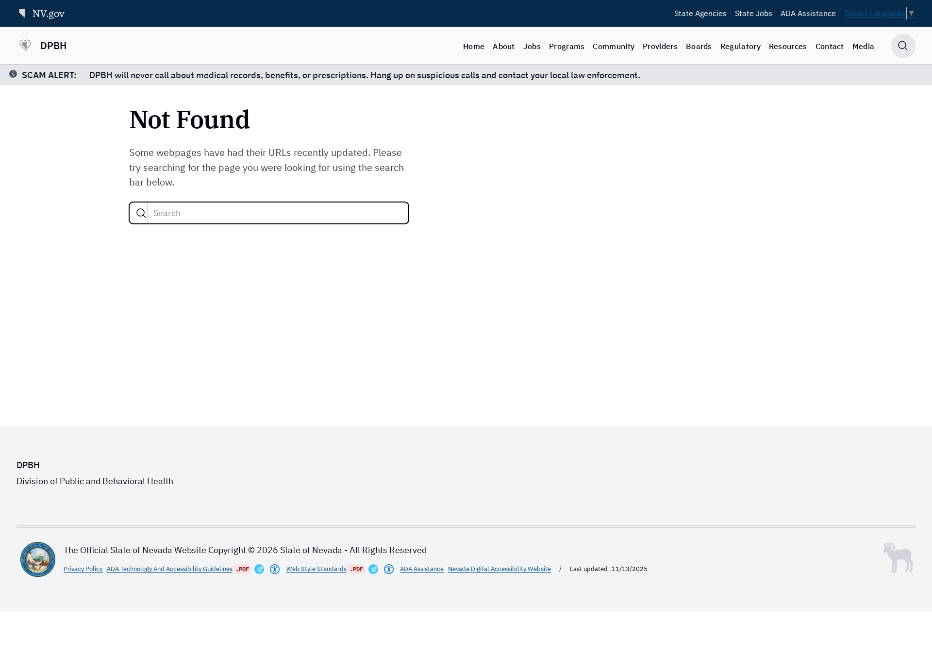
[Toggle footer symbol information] (898, 557)
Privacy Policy (83, 568)
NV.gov (49, 13)
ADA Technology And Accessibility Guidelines (170, 568)
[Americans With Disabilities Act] (275, 569)
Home (473, 46)
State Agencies (700, 13)
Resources (788, 46)
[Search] (141, 213)
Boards (699, 46)
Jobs (532, 46)
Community (613, 46)
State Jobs (753, 13)
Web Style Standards (316, 568)
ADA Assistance (808, 13)
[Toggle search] (903, 46)
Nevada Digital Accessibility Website (499, 568)
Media (863, 46)
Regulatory (740, 46)
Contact (830, 46)
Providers (660, 46)
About (504, 46)
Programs (567, 46)
